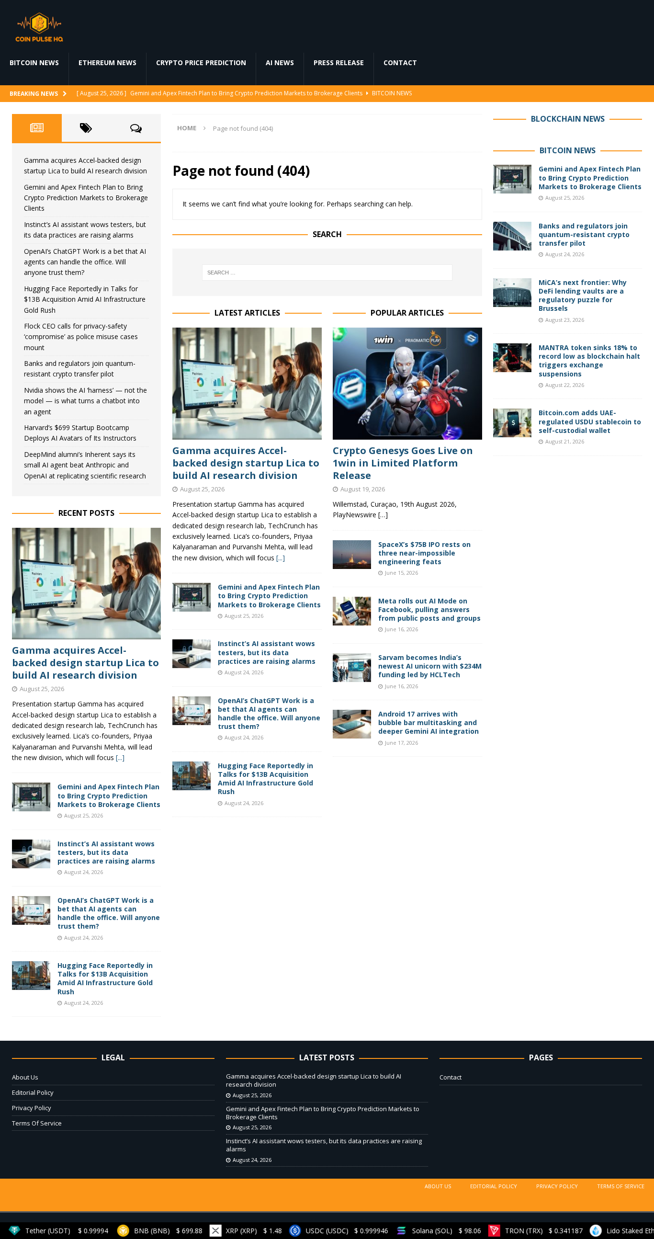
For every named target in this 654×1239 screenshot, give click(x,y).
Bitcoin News (34, 62)
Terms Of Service (37, 1123)
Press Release (339, 62)
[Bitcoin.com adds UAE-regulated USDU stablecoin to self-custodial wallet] (512, 423)
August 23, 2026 (564, 319)
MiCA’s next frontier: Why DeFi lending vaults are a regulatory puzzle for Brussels (583, 295)
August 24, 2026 (244, 672)
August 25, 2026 (202, 489)
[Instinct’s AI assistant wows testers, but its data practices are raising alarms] (191, 653)
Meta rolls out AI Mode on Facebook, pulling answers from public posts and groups (429, 609)
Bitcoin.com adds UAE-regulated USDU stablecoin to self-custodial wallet (590, 421)
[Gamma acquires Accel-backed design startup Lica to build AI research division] (247, 384)
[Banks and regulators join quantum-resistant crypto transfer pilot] (512, 236)
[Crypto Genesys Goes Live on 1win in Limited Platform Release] (407, 384)
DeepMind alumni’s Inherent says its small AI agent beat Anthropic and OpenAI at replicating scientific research (85, 465)
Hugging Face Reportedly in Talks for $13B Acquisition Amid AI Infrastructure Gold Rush (265, 778)
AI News (280, 62)
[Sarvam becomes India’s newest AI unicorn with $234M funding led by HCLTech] (352, 667)
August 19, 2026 (362, 489)
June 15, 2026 (401, 572)
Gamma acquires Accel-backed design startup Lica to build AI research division (245, 463)
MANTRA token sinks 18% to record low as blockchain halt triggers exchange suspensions (589, 360)
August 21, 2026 (564, 441)
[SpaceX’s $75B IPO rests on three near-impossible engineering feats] (352, 554)
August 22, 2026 (564, 384)
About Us (25, 1077)
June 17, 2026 (401, 742)
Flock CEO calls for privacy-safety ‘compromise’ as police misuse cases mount (81, 336)
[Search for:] (327, 272)
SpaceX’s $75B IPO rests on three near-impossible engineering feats (424, 553)
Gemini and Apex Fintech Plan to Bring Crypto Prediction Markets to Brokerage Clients (269, 595)
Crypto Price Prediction (201, 62)
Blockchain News (568, 119)
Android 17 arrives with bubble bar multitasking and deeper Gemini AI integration (428, 722)
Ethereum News (107, 62)
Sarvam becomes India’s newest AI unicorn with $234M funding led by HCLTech (430, 666)
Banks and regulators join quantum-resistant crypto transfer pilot (584, 234)
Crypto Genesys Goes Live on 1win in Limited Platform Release (403, 463)
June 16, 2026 (401, 629)
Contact (400, 62)
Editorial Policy (33, 1092)
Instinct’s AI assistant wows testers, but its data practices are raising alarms (267, 652)
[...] (280, 557)
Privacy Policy (31, 1107)
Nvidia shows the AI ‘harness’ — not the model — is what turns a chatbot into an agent (85, 401)
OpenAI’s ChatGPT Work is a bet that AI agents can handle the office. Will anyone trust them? (269, 713)
